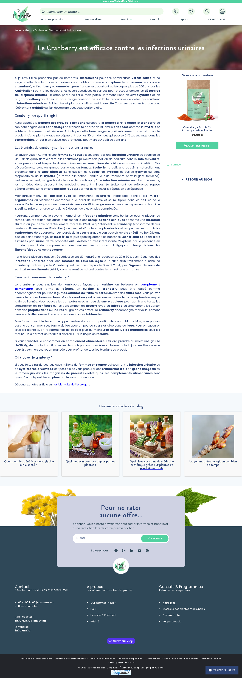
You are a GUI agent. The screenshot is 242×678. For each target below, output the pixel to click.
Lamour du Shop (130, 667)
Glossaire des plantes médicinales (184, 609)
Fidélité (95, 621)
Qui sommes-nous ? (103, 603)
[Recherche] (43, 11)
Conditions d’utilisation (102, 658)
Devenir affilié (171, 615)
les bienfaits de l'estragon (71, 384)
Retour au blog (199, 179)
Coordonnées (153, 658)
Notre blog (169, 603)
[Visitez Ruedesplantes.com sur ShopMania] (121, 674)
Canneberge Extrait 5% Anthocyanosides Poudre (197, 129)
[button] (52, 19)
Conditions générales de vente (181, 658)
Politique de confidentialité (70, 658)
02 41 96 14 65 (26, 602)
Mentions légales (211, 658)
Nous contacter (28, 606)
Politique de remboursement (36, 658)
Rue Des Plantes (97, 667)
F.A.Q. (94, 609)
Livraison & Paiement (103, 615)
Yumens (159, 667)
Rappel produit (172, 621)
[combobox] (102, 11)
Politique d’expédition (130, 658)
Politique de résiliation (122, 662)
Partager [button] (176, 164)
